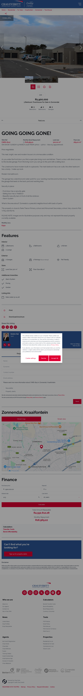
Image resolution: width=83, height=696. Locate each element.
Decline (43, 358)
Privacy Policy (55, 345)
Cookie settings (31, 358)
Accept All (54, 358)
